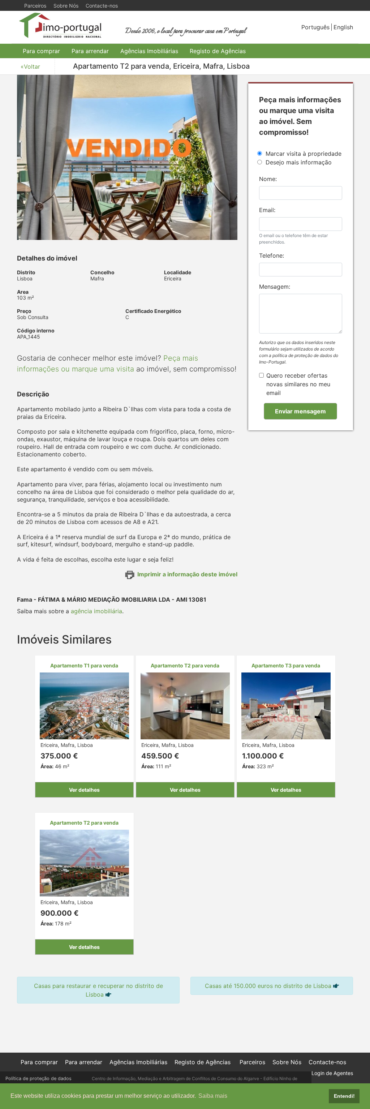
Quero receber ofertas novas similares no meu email (298, 384)
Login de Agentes (332, 1073)
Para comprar (41, 51)
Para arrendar (90, 51)
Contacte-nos (102, 6)
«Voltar (30, 66)
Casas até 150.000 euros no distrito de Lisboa (268, 985)
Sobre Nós (65, 6)
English (343, 27)
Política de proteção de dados (38, 1078)
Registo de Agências (218, 51)
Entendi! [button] (344, 1096)
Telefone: (271, 255)
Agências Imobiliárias (149, 51)
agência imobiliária (96, 611)
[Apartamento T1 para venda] (84, 705)
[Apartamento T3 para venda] (286, 705)
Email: (267, 210)
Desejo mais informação (299, 162)
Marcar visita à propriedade (303, 153)
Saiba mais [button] (212, 1096)
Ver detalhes (84, 790)
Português (315, 27)
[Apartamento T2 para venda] (185, 705)
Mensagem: (274, 286)
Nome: (268, 178)
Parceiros (35, 6)
